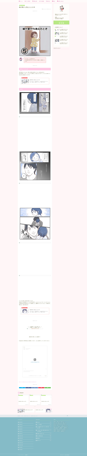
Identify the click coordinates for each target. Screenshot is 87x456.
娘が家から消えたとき (21, 5)
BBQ (55, 421)
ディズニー (59, 425)
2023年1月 (20, 433)
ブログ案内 (28, 1)
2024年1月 (20, 424)
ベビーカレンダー (65, 425)
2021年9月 (20, 447)
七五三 (59, 426)
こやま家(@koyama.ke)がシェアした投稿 (35, 375)
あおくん (59, 421)
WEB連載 (42, 1)
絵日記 (48, 1)
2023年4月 (20, 426)
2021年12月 (21, 442)
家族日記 (44, 438)
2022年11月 (21, 438)
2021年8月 (20, 449)
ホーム (21, 1)
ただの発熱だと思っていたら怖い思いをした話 (44, 427)
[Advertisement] (35, 18)
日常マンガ (44, 440)
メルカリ (55, 426)
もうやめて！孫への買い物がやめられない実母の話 (44, 431)
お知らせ (44, 422)
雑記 (54, 1)
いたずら (63, 421)
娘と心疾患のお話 (56, 427)
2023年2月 (20, 431)
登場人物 (35, 1)
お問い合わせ (60, 1)
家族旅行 (62, 427)
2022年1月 (20, 440)
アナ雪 (55, 425)
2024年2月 (20, 422)
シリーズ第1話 (44, 424)
